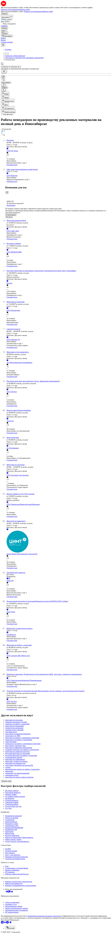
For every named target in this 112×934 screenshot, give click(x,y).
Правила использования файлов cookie (38, 11)
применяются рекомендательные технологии (44, 916)
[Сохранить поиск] (3, 77)
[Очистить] (4, 71)
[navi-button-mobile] (3, 45)
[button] (3, 38)
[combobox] (11, 67)
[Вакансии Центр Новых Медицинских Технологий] (58, 542)
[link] (4, 33)
